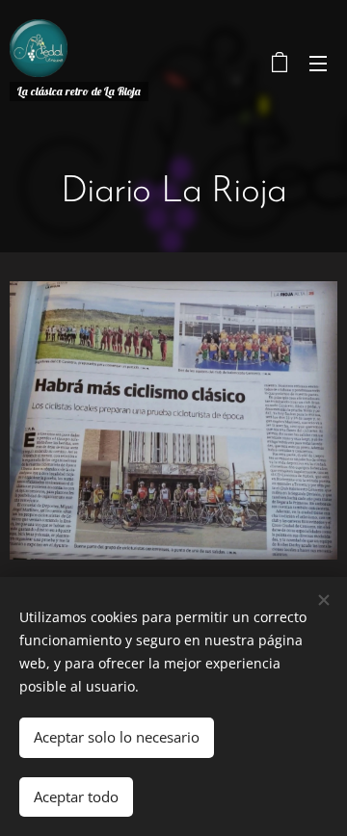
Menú (318, 62)
